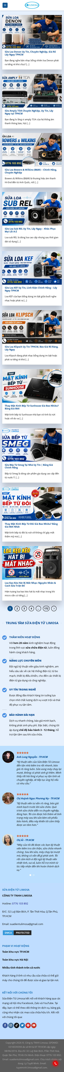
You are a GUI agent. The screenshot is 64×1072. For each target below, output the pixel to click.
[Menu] (5, 5)
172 (46, 608)
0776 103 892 (20, 903)
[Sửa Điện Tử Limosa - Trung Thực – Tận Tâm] (32, 5)
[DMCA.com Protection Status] (17, 932)
